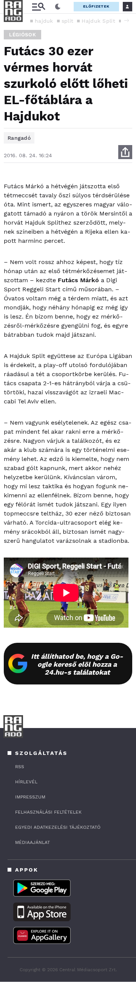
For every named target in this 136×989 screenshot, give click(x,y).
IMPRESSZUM (30, 797)
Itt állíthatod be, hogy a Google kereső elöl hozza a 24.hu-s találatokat (77, 664)
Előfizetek (96, 6)
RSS (19, 766)
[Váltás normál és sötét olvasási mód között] (57, 6)
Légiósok (22, 34)
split (68, 21)
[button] (126, 20)
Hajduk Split (98, 21)
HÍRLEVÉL (26, 781)
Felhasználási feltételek (48, 812)
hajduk (44, 21)
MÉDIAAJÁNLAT (32, 842)
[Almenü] (38, 6)
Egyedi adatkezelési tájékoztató (57, 827)
